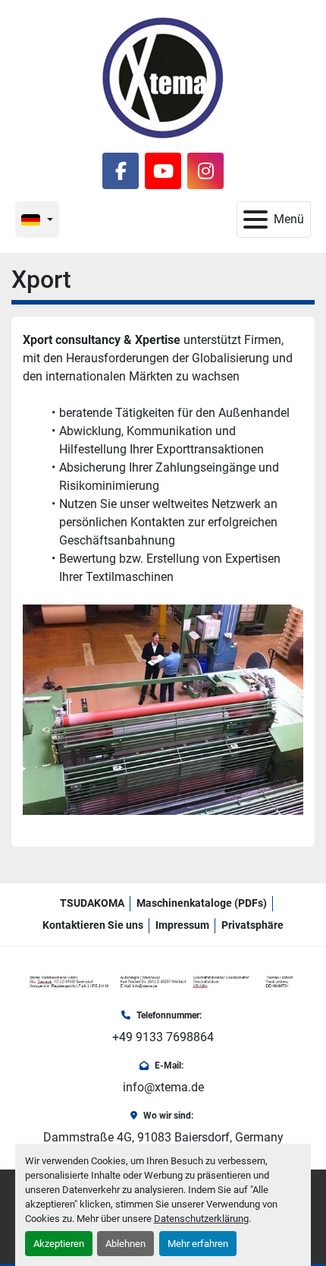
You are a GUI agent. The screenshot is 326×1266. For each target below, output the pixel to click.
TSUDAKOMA (92, 903)
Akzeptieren (58, 1243)
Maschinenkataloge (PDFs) (201, 903)
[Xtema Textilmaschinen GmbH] (163, 981)
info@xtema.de (163, 1087)
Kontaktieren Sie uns (92, 925)
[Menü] (255, 219)
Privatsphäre (252, 925)
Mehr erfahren (198, 1243)
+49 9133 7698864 (163, 1037)
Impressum (182, 925)
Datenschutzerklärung (201, 1218)
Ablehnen (125, 1243)
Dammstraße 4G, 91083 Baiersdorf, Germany (163, 1137)
